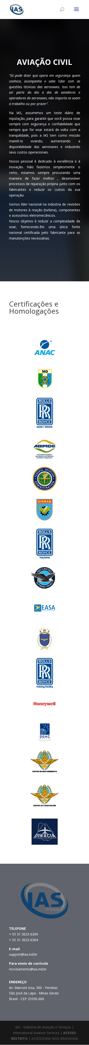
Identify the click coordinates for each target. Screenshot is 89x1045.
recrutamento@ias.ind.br (28, 969)
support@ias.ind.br (23, 954)
